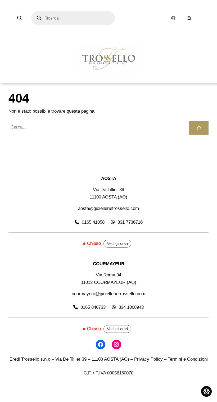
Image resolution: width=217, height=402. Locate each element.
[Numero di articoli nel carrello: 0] (189, 18)
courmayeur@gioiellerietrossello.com (108, 294)
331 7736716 (130, 222)
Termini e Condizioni (188, 359)
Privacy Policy (148, 359)
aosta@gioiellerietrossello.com (108, 208)
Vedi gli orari (117, 243)
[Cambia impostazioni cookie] (206, 391)
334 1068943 (131, 307)
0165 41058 (93, 222)
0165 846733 (93, 307)
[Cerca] (199, 128)
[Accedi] (173, 18)
